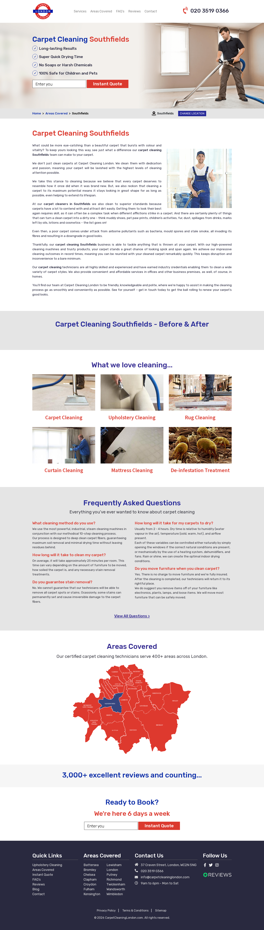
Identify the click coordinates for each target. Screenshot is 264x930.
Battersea (91, 865)
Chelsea (89, 875)
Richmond (114, 879)
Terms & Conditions (135, 910)
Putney (111, 875)
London (112, 870)
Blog (35, 889)
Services (80, 11)
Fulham (89, 889)
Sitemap (160, 910)
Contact (151, 11)
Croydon (90, 884)
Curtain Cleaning (64, 470)
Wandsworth (115, 889)
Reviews (134, 11)
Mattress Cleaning (132, 470)
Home (36, 113)
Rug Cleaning (200, 417)
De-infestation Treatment (200, 470)
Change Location (192, 113)
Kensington (92, 894)
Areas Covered (101, 11)
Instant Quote (42, 875)
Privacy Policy (106, 910)
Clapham (90, 879)
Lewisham (114, 865)
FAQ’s (120, 11)
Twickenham (115, 884)
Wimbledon (114, 894)
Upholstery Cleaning (132, 417)
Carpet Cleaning (63, 417)
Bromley (90, 870)
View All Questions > (132, 616)
